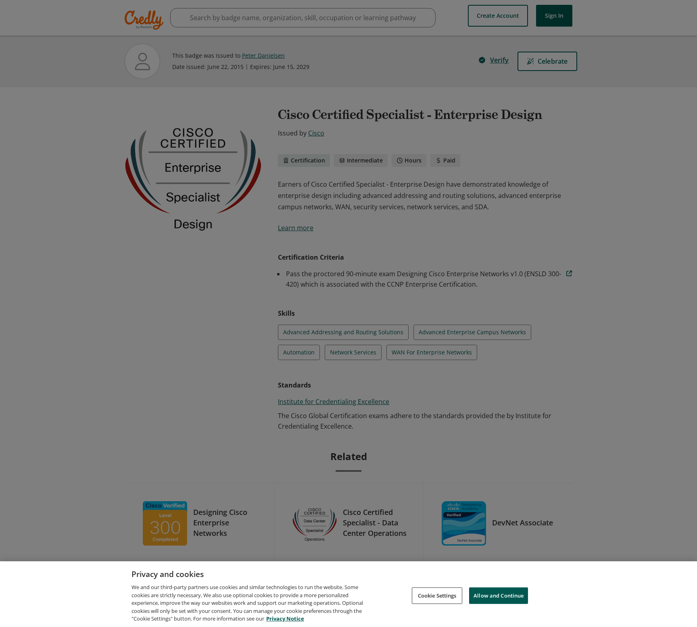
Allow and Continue (499, 595)
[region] (348, 594)
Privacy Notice (285, 618)
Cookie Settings (437, 595)
